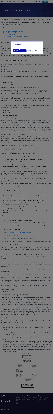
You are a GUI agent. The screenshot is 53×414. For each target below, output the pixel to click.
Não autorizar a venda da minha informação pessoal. (32, 51)
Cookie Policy (31, 47)
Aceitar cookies (16, 50)
